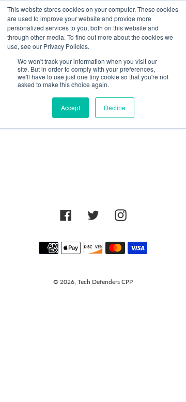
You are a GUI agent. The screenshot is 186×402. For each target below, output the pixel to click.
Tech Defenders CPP (105, 282)
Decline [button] (115, 107)
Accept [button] (70, 107)
